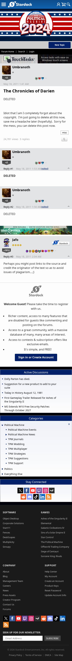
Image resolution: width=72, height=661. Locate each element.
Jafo (15, 240)
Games (45, 512)
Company (9, 565)
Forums (7, 609)
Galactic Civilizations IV (52, 527)
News (6, 590)
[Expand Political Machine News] (6, 435)
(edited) (44, 168)
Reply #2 (8, 206)
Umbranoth (21, 67)
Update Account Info (55, 595)
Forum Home (7, 51)
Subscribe (52, 638)
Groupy (7, 546)
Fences (6, 532)
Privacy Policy (15, 655)
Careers (7, 585)
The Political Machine (52, 542)
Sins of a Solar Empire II (53, 532)
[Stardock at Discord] (30, 497)
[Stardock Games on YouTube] (33, 490)
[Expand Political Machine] (2, 425)
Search (21, 51)
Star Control (47, 537)
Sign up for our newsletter (21, 632)
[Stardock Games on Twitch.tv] (39, 490)
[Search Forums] (68, 4)
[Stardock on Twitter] (20, 490)
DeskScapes (9, 537)
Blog (5, 576)
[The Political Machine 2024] (36, 23)
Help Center (51, 571)
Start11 (6, 527)
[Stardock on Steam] (52, 490)
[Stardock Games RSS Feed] (48, 497)
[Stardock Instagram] (45, 490)
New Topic (60, 45)
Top (68, 168)
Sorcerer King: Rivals (51, 556)
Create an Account (54, 581)
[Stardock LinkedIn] (42, 497)
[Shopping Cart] (63, 4)
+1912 (6, 250)
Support (50, 565)
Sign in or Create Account (36, 357)
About (6, 571)
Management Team (13, 581)
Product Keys (52, 585)
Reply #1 (8, 168)
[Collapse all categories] (69, 424)
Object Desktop (11, 518)
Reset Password (53, 590)
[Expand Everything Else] (2, 474)
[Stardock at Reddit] (23, 497)
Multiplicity (8, 542)
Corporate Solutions (13, 523)
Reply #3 (8, 256)
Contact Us (8, 604)
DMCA (48, 655)
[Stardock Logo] (19, 4)
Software (9, 512)
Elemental (46, 523)
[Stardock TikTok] (36, 497)
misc (64, 132)
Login (31, 51)
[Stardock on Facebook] (26, 490)
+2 (6, 77)
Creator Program (11, 599)
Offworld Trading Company (55, 546)
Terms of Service (33, 655)
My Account (51, 576)
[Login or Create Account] (58, 4)
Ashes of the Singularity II (54, 518)
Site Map (59, 655)
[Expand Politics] (2, 469)
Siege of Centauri (50, 551)
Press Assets (9, 595)
